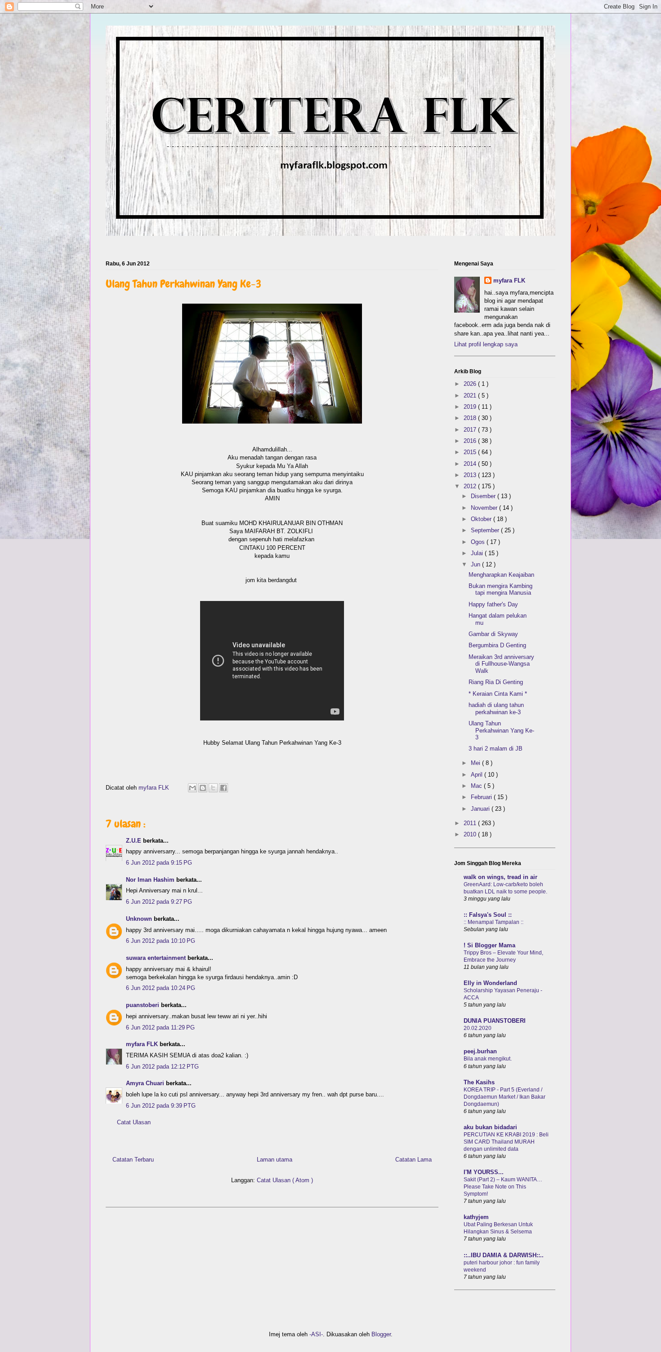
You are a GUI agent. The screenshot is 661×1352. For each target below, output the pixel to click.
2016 (471, 440)
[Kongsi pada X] (213, 787)
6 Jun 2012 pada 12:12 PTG (162, 1066)
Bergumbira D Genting (497, 645)
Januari (481, 808)
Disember (484, 496)
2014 (471, 463)
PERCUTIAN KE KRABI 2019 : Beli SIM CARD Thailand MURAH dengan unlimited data (506, 1141)
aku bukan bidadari (490, 1127)
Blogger (381, 1334)
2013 (471, 475)
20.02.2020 (477, 1028)
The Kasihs (479, 1082)
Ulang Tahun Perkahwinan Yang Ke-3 (501, 730)
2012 (471, 486)
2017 (471, 429)
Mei (476, 763)
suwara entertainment (157, 957)
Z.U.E (134, 840)
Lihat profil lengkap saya (486, 344)
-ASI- (316, 1334)
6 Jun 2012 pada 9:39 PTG (161, 1105)
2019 (471, 406)
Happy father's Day (493, 604)
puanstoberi (143, 1005)
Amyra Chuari (146, 1083)
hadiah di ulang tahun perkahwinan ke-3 (496, 709)
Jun (476, 564)
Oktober (482, 519)
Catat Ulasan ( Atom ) (285, 1180)
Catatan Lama (413, 1159)
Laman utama (274, 1159)
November (485, 507)
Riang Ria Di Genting (496, 682)
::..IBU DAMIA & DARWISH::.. (504, 1255)
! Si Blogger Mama (489, 945)
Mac (477, 785)
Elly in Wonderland (490, 983)
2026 (471, 383)
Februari (482, 797)
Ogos (479, 542)
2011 (471, 823)
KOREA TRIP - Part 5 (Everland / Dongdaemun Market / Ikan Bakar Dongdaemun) (504, 1097)
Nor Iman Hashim (151, 879)
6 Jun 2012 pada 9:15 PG (159, 862)
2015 (471, 452)
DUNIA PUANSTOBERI (495, 1020)
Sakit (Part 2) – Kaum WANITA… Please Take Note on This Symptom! (503, 1186)
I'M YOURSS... (484, 1172)
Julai (478, 553)
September (486, 530)
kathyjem (476, 1217)
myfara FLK (154, 787)
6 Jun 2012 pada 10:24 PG (160, 988)
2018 (471, 418)
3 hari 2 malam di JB (496, 748)
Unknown (140, 918)
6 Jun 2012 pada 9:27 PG (159, 901)
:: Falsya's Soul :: (488, 914)
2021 (471, 395)
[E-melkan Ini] (192, 787)
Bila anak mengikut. (488, 1059)
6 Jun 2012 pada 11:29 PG (160, 1027)
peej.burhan (480, 1051)
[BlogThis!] (202, 787)
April (477, 774)
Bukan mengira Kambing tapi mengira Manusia (500, 589)
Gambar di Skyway (493, 634)
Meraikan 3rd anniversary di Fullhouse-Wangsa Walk (501, 664)
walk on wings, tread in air (500, 877)
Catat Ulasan (134, 1122)
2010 (471, 834)
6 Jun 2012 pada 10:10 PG (160, 940)
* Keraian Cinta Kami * (498, 693)
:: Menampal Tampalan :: (493, 922)
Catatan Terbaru (133, 1159)
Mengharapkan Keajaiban (501, 574)
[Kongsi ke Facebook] (223, 787)
